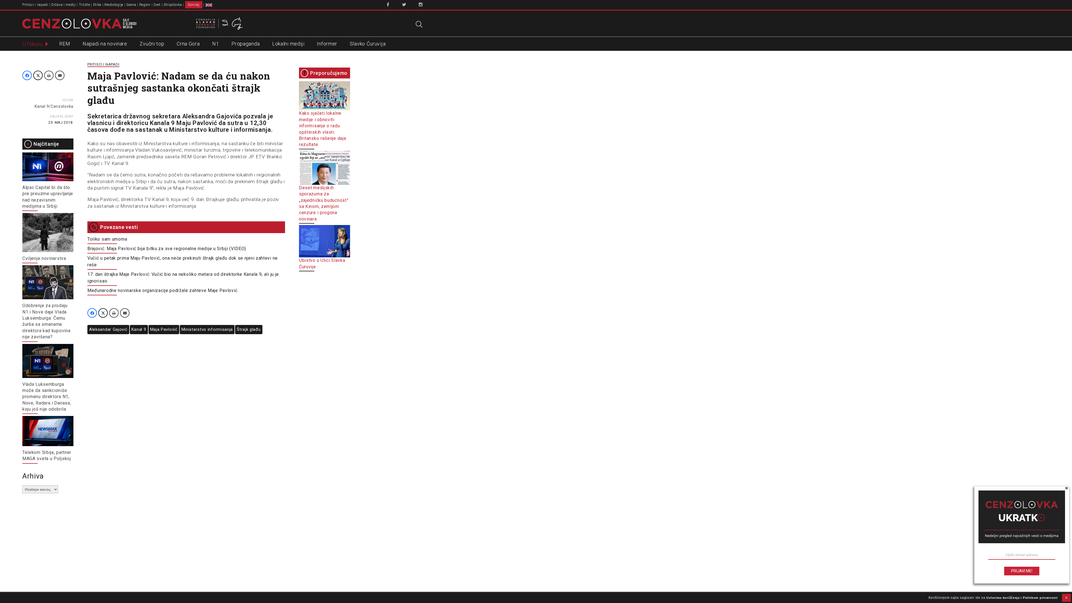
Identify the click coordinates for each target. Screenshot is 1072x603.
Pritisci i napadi (35, 5)
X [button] (1066, 597)
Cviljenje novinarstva (44, 258)
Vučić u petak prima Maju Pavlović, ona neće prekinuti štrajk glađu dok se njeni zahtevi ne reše (182, 261)
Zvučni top (152, 44)
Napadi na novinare (105, 44)
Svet (157, 5)
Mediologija (113, 5)
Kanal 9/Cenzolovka (54, 106)
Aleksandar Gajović (108, 329)
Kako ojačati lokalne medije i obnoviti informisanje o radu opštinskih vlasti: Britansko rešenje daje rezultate (322, 129)
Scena (131, 5)
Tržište (84, 5)
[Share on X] (38, 75)
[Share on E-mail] (59, 75)
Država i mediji (63, 5)
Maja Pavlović (164, 329)
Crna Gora (188, 44)
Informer (327, 44)
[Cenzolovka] (79, 23)
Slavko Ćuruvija (368, 44)
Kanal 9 (138, 329)
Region (144, 5)
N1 (215, 44)
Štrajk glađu (248, 329)
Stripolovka (173, 5)
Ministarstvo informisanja (207, 329)
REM (64, 44)
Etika (97, 5)
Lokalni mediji (288, 44)
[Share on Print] (49, 75)
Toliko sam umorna (107, 239)
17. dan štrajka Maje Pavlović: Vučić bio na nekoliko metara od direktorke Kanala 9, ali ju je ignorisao (183, 278)
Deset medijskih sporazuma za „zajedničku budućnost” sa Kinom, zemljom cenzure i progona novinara (323, 203)
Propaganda (245, 44)
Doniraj (194, 5)
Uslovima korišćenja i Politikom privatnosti (1021, 597)
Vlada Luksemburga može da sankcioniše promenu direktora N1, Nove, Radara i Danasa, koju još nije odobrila (46, 397)
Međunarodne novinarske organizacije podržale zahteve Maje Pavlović (162, 290)
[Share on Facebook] (27, 75)
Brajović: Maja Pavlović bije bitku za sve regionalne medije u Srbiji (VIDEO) (166, 248)
